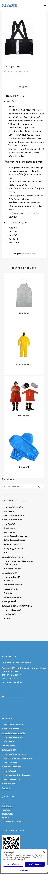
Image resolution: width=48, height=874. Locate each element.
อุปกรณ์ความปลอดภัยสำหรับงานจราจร (17, 561)
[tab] (24, 87)
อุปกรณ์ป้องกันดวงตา (10, 511)
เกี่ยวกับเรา (6, 809)
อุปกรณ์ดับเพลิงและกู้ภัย (11, 577)
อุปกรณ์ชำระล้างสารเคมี (11, 610)
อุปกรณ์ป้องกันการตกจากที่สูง (13, 556)
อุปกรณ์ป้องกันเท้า (9, 532)
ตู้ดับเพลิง (8, 593)
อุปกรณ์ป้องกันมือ (9, 524)
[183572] (24, 39)
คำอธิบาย (24, 86)
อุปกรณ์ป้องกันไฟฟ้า (10, 572)
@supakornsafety (14, 682)
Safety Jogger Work (12, 544)
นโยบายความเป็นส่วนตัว (11, 821)
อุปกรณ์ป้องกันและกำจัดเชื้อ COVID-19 (17, 605)
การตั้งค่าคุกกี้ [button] (24, 870)
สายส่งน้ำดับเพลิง (11, 588)
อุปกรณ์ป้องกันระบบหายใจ (12, 519)
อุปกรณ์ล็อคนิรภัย (9, 614)
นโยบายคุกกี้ (21, 859)
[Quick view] (17, 317)
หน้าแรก (5, 802)
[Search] (39, 487)
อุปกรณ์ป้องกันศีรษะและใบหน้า (13, 507)
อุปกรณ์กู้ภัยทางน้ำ (9, 601)
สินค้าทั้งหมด (7, 805)
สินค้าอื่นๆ (6, 618)
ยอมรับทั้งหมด (35, 864)
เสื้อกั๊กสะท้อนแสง (10, 564)
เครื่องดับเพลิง (9, 580)
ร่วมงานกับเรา (7, 813)
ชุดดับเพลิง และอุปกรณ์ (13, 584)
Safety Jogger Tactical (13, 548)
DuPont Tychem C (24, 364)
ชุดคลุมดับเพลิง (24, 416)
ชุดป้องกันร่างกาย (28, 253)
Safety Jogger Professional (15, 535)
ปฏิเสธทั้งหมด (13, 864)
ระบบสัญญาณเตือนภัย (13, 597)
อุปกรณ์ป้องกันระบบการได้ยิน (13, 515)
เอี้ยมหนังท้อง (24, 313)
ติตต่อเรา (5, 817)
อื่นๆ (5, 552)
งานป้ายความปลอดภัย (12, 568)
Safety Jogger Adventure (14, 539)
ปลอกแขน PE (24, 467)
